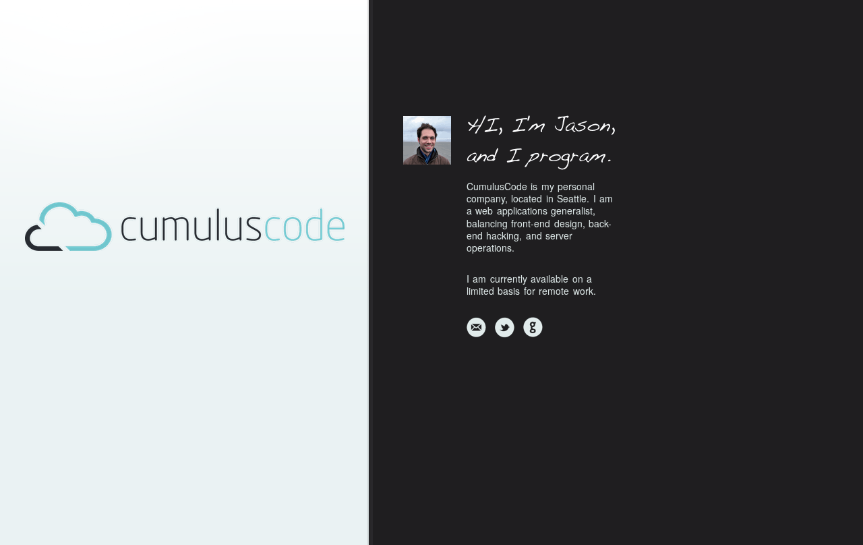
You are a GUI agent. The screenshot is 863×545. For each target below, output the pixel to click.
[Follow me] (504, 327)
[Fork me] (532, 327)
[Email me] (476, 327)
